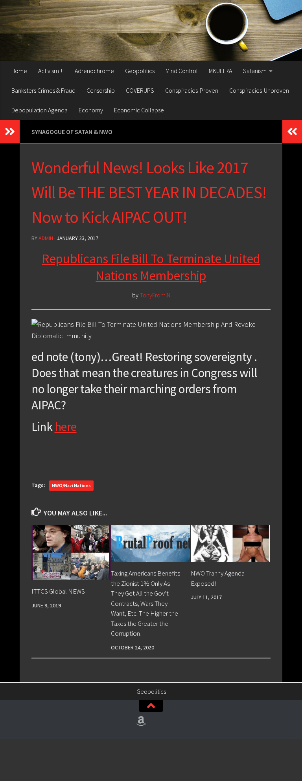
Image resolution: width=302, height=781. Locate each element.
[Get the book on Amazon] (141, 721)
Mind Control (182, 71)
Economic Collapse (139, 110)
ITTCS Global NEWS (58, 591)
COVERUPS (140, 90)
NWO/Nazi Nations (71, 485)
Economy (91, 110)
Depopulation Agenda (39, 110)
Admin (46, 238)
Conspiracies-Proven (191, 90)
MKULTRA (220, 71)
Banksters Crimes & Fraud (43, 90)
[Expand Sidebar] (10, 131)
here (66, 426)
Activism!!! (51, 71)
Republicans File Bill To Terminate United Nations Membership (151, 267)
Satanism (255, 71)
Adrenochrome (94, 71)
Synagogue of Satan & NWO (71, 132)
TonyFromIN (155, 295)
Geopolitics (140, 71)
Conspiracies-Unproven (259, 90)
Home (19, 71)
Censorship (101, 90)
